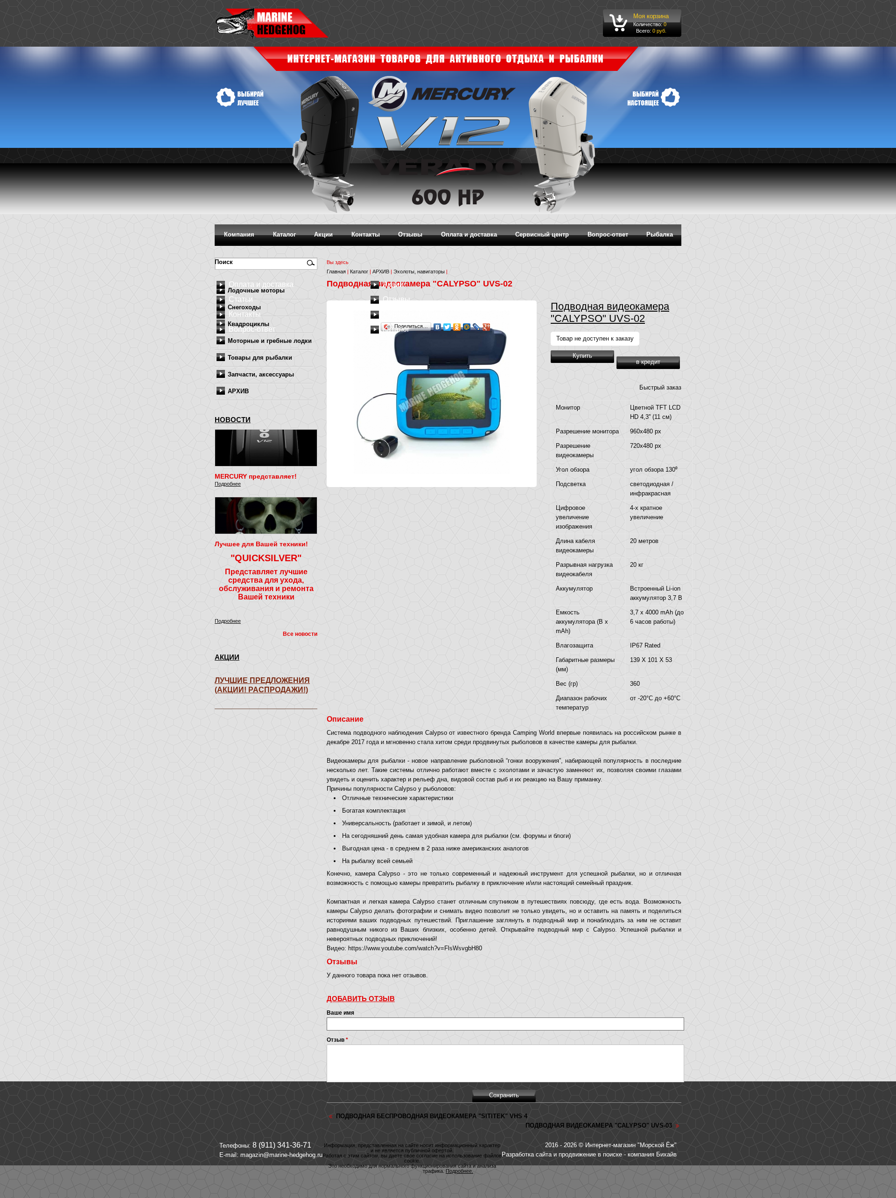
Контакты (365, 234)
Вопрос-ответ (608, 234)
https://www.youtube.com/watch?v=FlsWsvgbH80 (415, 948)
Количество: (648, 24)
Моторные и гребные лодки (270, 340)
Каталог (284, 234)
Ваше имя (340, 1013)
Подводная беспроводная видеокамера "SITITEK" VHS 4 (431, 1116)
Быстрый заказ (660, 387)
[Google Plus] (486, 327)
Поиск (225, 261)
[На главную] (272, 23)
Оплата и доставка (469, 234)
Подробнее (228, 484)
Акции (323, 234)
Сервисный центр (542, 234)
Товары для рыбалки (260, 357)
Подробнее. (459, 1171)
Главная (336, 271)
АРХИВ (238, 391)
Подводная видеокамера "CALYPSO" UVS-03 (598, 1125)
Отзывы (410, 234)
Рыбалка (659, 234)
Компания (239, 234)
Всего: (643, 31)
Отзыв (337, 1040)
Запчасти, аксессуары (261, 374)
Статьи (241, 299)
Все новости (300, 634)
